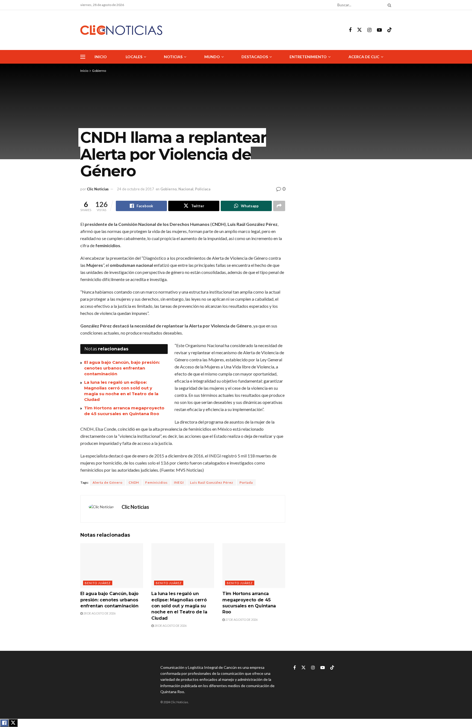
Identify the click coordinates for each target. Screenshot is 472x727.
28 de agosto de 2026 (99, 613)
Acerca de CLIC (364, 56)
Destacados (254, 56)
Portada (246, 482)
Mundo (212, 56)
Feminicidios (156, 482)
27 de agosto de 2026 (241, 619)
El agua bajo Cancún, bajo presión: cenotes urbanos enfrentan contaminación (122, 368)
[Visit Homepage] (121, 30)
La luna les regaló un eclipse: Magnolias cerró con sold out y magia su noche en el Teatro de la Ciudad (179, 606)
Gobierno (99, 71)
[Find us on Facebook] (350, 30)
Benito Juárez (98, 583)
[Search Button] (388, 5)
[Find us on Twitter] (359, 30)
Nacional (185, 189)
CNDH (134, 482)
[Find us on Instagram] (369, 30)
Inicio (101, 56)
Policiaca (202, 189)
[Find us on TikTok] (389, 30)
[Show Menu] (82, 57)
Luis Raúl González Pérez (211, 482)
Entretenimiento (308, 56)
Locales (134, 56)
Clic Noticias (98, 189)
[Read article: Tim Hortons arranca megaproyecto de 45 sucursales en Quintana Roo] (253, 565)
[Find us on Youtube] (379, 30)
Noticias (173, 56)
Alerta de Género (107, 482)
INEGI (179, 482)
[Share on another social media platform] (279, 206)
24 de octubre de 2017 (135, 189)
